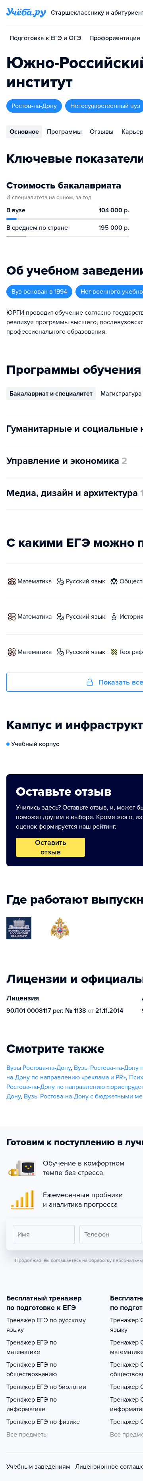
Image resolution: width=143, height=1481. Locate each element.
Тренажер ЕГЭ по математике (31, 1347)
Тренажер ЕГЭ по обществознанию (31, 1369)
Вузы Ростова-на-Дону (38, 1068)
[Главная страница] (26, 12)
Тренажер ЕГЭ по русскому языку (46, 1325)
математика (34, 581)
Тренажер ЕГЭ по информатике (31, 1404)
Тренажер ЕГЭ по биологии (46, 1387)
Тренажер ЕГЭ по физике (43, 1422)
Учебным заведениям (38, 1467)
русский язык (85, 581)
